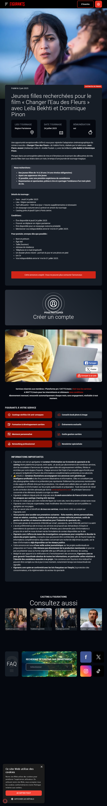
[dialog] (24, 783)
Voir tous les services (82, 389)
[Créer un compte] (53, 307)
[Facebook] (86, 657)
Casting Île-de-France (93, 86)
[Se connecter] (98, 4)
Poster (93, 369)
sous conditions (76, 392)
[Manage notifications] (5, 801)
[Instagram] (86, 671)
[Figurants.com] (17, 4)
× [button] (41, 767)
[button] (24, 799)
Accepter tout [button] (24, 793)
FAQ (12, 664)
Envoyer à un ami (88, 376)
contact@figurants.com (61, 490)
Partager (92, 363)
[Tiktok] (98, 671)
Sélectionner (36, 667)
